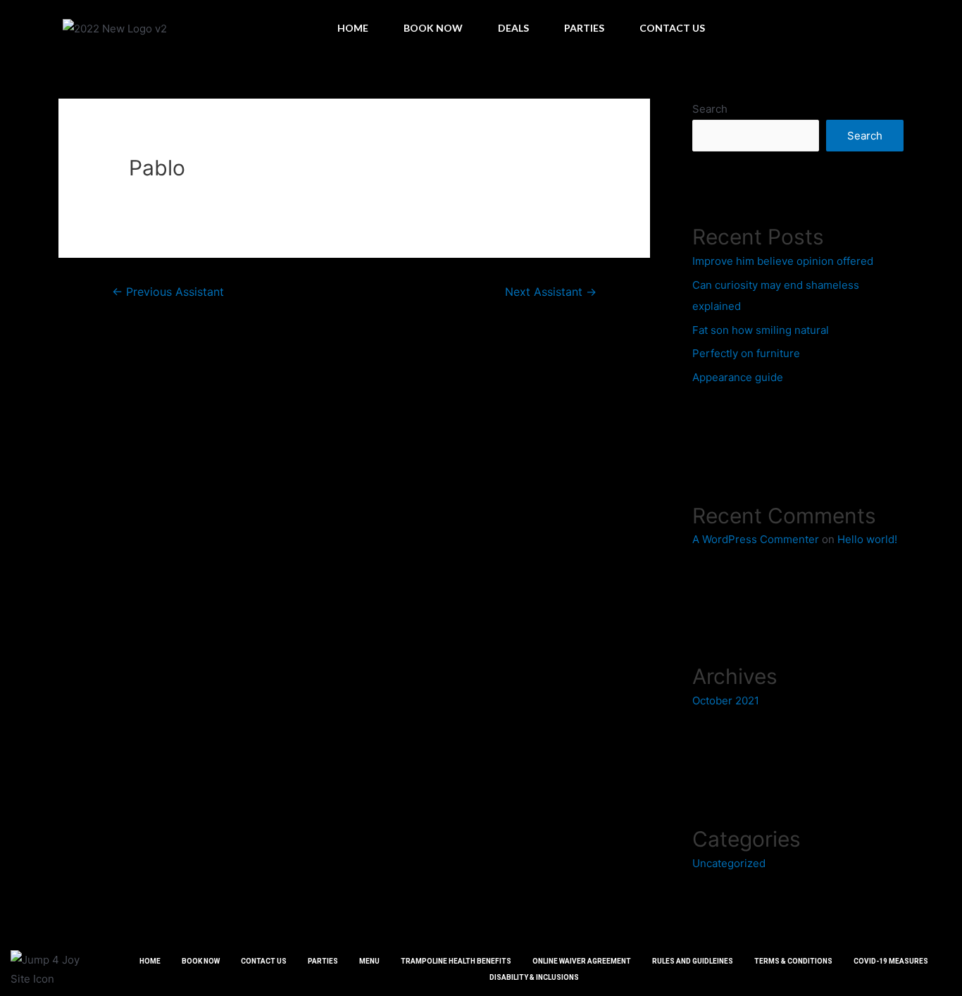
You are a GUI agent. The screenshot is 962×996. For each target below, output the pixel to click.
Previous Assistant (168, 292)
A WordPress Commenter (755, 539)
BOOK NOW (433, 28)
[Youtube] (940, 28)
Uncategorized (729, 863)
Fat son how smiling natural (760, 330)
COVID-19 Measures (891, 961)
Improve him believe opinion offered (782, 261)
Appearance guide (737, 377)
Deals (513, 28)
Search (709, 109)
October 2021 (725, 700)
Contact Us (672, 28)
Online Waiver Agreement (581, 961)
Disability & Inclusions (534, 977)
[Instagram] (915, 28)
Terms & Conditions (793, 961)
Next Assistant (550, 292)
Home (352, 28)
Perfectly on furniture (746, 353)
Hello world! (867, 539)
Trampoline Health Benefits (456, 961)
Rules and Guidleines (692, 961)
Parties (584, 28)
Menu (369, 961)
